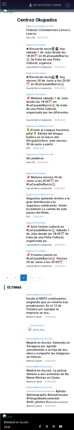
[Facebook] (40, 426)
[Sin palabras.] (14, 160)
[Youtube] (60, 426)
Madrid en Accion (34, 316)
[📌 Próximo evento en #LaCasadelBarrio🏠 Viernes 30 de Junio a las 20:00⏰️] (14, 257)
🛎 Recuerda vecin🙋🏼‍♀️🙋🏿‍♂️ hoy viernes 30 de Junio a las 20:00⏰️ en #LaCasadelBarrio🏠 (48, 80)
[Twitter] (46, 426)
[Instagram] (53, 426)
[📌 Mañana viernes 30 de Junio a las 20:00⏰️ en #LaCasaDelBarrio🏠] (14, 179)
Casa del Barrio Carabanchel (39, 67)
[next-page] (40, 277)
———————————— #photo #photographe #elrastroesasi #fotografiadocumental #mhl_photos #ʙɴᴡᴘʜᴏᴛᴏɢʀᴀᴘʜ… (47, 396)
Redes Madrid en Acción (39, 294)
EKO (28, 148)
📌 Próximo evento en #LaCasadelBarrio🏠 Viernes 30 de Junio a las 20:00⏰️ (46, 258)
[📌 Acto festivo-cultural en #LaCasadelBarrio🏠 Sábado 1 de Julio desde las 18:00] (14, 229)
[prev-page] (7, 277)
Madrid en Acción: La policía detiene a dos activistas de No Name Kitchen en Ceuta (47, 374)
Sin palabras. (35, 158)
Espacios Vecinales (36, 45)
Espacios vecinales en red (39, 26)
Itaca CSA (30, 37)
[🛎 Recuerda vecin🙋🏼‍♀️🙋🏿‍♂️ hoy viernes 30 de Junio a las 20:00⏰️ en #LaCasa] (14, 79)
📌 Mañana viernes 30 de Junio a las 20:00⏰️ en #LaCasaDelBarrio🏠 (44, 180)
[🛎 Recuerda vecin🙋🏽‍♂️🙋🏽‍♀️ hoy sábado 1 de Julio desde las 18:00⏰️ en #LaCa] (14, 51)
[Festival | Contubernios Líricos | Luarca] (14, 32)
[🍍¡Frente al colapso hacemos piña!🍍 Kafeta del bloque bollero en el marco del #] (14, 132)
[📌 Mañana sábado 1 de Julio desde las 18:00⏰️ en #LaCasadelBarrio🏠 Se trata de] (14, 100)
